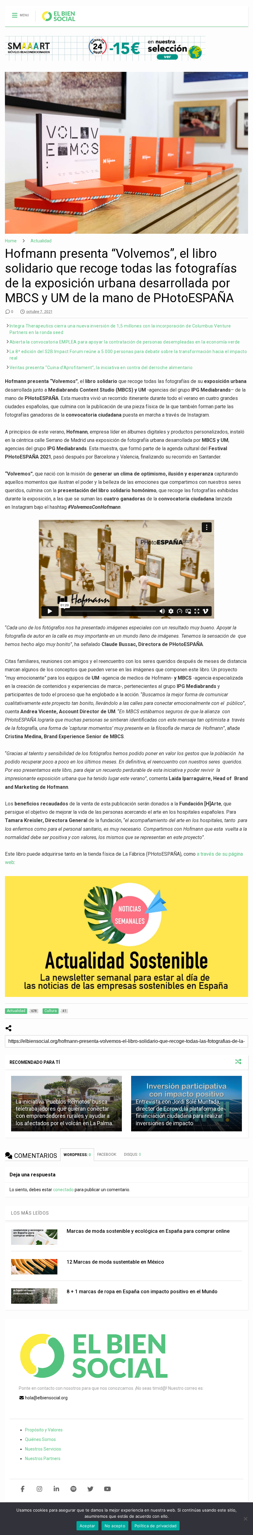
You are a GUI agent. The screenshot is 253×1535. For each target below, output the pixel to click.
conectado (63, 1189)
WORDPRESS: (77, 1155)
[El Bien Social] (55, 22)
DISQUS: (132, 1154)
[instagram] (40, 1489)
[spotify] (73, 1489)
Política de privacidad (156, 1525)
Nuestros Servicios (43, 1449)
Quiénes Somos (40, 1439)
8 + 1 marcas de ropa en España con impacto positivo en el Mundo (142, 1291)
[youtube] (107, 1489)
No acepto (115, 1525)
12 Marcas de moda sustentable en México (115, 1262)
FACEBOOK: (107, 1154)
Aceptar (87, 1525)
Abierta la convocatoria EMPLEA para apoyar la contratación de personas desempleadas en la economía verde (125, 342)
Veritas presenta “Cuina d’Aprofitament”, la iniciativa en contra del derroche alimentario (101, 367)
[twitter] (90, 1489)
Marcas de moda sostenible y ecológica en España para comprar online (148, 1231)
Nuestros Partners (42, 1458)
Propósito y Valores (44, 1429)
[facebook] (23, 1489)
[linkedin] (56, 1489)
